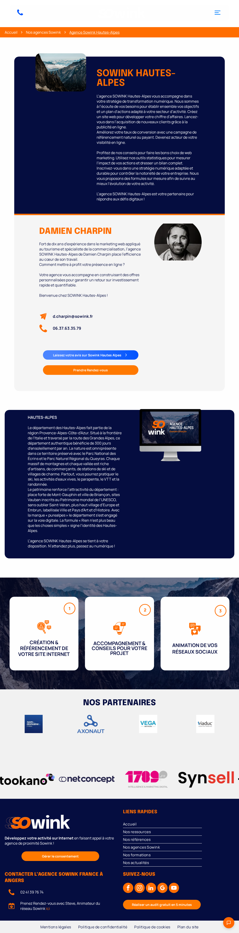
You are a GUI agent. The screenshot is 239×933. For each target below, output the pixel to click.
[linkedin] (151, 888)
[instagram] (139, 888)
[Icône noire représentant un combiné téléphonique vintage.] (20, 15)
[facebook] (128, 888)
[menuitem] (178, 824)
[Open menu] (217, 12)
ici (48, 908)
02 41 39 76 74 (31, 892)
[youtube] (174, 888)
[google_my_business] (162, 888)
